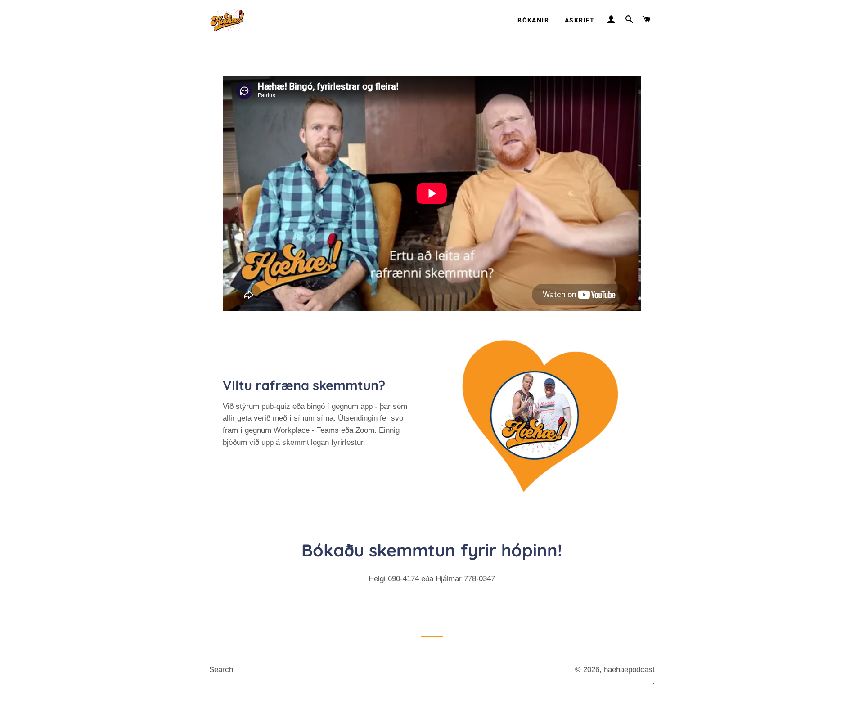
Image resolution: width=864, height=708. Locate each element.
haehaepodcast (629, 669)
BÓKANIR (533, 20)
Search (221, 669)
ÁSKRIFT (580, 20)
